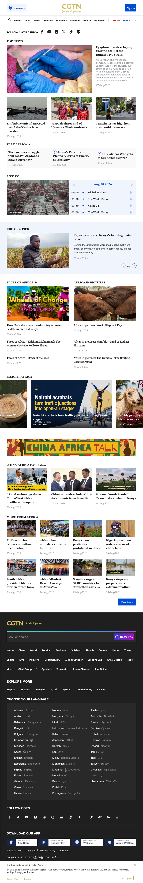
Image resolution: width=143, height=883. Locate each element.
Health (87, 20)
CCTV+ (101, 689)
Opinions (99, 20)
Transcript (62, 669)
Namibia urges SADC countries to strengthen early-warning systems (86, 583)
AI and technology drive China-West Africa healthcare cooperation (24, 498)
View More (127, 602)
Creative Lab (95, 659)
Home (17, 20)
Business (61, 20)
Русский (67, 689)
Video (10, 669)
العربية (54, 689)
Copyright (30, 850)
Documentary (52, 659)
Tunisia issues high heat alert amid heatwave (113, 125)
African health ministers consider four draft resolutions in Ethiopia (53, 544)
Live (117, 20)
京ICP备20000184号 (45, 857)
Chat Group (25, 669)
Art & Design (114, 659)
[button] (60, 265)
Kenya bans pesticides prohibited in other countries (86, 544)
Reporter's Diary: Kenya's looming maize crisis (103, 237)
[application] (38, 197)
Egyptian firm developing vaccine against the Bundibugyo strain (114, 50)
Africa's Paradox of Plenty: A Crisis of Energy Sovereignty (71, 155)
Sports (10, 659)
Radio (126, 20)
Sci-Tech (75, 20)
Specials (47, 669)
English (11, 689)
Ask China (101, 669)
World (37, 20)
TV (134, 20)
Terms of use (14, 850)
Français (40, 689)
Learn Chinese (81, 669)
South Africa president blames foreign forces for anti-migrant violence (19, 583)
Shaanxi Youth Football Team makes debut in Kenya (116, 496)
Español (25, 689)
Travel (127, 650)
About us (64, 850)
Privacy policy (47, 850)
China (27, 20)
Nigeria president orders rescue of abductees (118, 544)
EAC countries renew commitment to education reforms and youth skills (21, 544)
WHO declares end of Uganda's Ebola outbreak (69, 125)
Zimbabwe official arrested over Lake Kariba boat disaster (26, 127)
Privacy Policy (13, 879)
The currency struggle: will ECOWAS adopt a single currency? (24, 155)
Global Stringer (74, 659)
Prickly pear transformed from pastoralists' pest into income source (70, 417)
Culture (103, 650)
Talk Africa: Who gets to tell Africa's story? (115, 155)
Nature (115, 650)
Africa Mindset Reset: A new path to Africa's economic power (52, 583)
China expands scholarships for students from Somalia (71, 496)
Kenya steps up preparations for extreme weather (118, 583)
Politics (48, 20)
